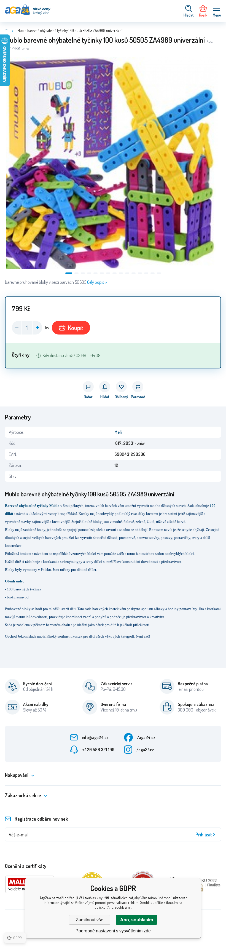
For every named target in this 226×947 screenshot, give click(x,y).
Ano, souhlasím (136, 919)
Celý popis (95, 282)
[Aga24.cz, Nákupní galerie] (6, 30)
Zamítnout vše (89, 919)
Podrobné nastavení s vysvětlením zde (113, 931)
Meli (118, 432)
